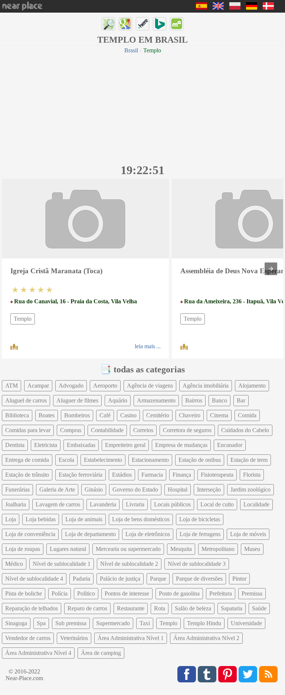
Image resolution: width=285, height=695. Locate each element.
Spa (41, 623)
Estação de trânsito (27, 475)
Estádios (122, 475)
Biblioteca (17, 415)
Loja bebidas (41, 519)
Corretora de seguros (187, 430)
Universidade (246, 623)
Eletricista (45, 445)
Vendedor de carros (27, 638)
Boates (47, 415)
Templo (23, 319)
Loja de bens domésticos (141, 519)
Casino (128, 415)
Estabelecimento (103, 460)
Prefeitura (220, 593)
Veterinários (74, 638)
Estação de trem (249, 460)
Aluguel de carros (26, 400)
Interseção (209, 489)
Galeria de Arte (57, 489)
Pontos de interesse (127, 593)
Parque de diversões (199, 578)
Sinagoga (16, 623)
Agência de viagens (150, 385)
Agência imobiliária (206, 385)
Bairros (193, 400)
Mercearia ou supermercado (128, 549)
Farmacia (152, 475)
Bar (241, 400)
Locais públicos (172, 504)
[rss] (268, 674)
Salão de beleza (193, 608)
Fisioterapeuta (217, 475)
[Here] (142, 23)
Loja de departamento (90, 534)
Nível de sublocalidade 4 (34, 578)
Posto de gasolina (179, 593)
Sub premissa (70, 623)
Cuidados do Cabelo (245, 430)
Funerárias (17, 489)
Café (105, 415)
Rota (159, 608)
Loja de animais (83, 519)
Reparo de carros (87, 608)
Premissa (252, 593)
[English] (218, 7)
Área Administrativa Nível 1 (131, 638)
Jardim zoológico (250, 489)
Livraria (135, 504)
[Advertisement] (142, 108)
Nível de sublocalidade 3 (197, 564)
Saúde (259, 608)
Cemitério (157, 415)
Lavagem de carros (58, 504)
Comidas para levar (27, 430)
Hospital (177, 489)
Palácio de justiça (120, 578)
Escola (66, 460)
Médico (14, 564)
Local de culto (217, 504)
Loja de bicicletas (199, 519)
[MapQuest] (176, 23)
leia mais (145, 346)
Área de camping (101, 653)
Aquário (117, 400)
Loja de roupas (22, 549)
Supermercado (113, 623)
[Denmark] (268, 7)
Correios (143, 430)
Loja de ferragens (200, 534)
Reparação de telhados (31, 608)
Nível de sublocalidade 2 (129, 564)
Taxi (145, 623)
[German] (251, 7)
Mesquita (181, 549)
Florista (252, 475)
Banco (219, 400)
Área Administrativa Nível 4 (38, 653)
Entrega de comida (27, 460)
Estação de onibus (199, 460)
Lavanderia (103, 504)
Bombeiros (77, 415)
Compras (70, 430)
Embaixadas (81, 445)
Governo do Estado (135, 489)
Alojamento (252, 385)
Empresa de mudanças (181, 445)
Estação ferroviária (80, 475)
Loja (10, 519)
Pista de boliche (23, 593)
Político (86, 593)
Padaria (81, 578)
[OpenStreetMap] (108, 23)
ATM (11, 385)
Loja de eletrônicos (147, 534)
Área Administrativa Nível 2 (206, 638)
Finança (182, 475)
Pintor (239, 578)
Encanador (229, 445)
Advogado (71, 385)
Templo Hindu (204, 623)
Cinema (219, 415)
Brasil (131, 50)
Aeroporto (105, 385)
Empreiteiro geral (125, 445)
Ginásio (94, 489)
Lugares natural (68, 549)
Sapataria (231, 608)
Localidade (256, 504)
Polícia (60, 593)
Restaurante (130, 608)
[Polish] (234, 7)
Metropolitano (218, 549)
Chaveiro (189, 415)
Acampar (38, 385)
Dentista (14, 445)
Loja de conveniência (30, 534)
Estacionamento (150, 460)
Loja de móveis (248, 534)
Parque (158, 578)
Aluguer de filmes (77, 400)
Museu (252, 549)
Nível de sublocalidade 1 (62, 564)
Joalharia (15, 504)
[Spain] (201, 7)
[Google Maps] (125, 23)
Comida (247, 415)
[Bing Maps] (159, 23)
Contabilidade (107, 430)
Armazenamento (156, 400)
